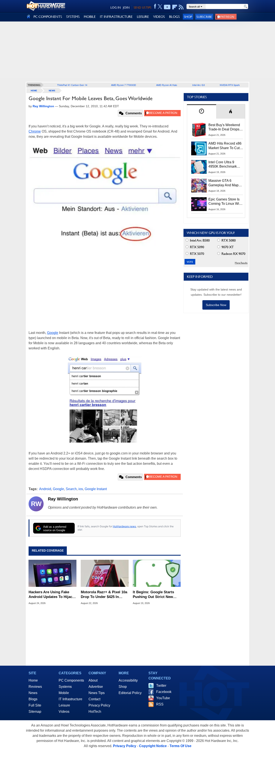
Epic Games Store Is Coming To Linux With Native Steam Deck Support (225, 201)
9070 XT (227, 247)
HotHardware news (124, 526)
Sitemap (35, 711)
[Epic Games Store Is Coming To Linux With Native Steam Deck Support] (199, 204)
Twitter (161, 685)
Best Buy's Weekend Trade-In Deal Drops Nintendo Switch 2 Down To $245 (224, 127)
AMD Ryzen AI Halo (166, 85)
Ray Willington (63, 499)
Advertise (96, 686)
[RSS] (181, 7)
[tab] (201, 111)
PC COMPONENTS (48, 17)
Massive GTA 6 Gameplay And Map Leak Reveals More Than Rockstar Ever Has (223, 183)
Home (33, 680)
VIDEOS (159, 17)
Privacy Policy (99, 705)
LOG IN (115, 7)
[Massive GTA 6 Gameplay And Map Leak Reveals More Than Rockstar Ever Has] (199, 185)
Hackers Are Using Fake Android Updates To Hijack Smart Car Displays (51, 594)
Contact (94, 699)
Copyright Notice (153, 746)
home (34, 90)
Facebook (163, 692)
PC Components (71, 680)
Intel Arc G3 (198, 85)
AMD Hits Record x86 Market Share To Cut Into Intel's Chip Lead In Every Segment (224, 146)
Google (52, 333)
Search (71, 489)
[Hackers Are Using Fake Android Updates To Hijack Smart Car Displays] (52, 573)
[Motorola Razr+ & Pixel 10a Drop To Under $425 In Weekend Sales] (105, 573)
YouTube (163, 698)
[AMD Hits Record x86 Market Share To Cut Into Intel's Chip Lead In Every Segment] (199, 148)
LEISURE (143, 17)
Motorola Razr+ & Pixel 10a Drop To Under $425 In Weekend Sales (104, 594)
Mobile (64, 693)
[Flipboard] (174, 7)
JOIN (126, 7)
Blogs (33, 699)
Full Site (35, 705)
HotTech (95, 711)
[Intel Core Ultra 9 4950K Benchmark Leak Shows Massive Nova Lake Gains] (199, 167)
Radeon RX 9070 (233, 254)
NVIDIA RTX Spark (230, 85)
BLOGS (174, 17)
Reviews (35, 686)
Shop (188, 16)
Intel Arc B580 (199, 240)
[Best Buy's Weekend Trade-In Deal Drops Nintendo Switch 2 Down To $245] (199, 130)
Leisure (64, 705)
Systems (65, 686)
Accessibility (128, 680)
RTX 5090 (196, 247)
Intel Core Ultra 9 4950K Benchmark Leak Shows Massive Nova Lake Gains (224, 164)
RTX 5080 (228, 240)
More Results (241, 262)
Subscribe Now (216, 305)
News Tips (97, 693)
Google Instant (96, 489)
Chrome (35, 131)
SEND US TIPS (142, 7)
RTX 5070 (196, 254)
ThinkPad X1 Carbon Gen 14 (72, 85)
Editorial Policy (130, 693)
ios (80, 489)
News (52, 90)
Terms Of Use (180, 746)
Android (45, 489)
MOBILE (90, 17)
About (93, 680)
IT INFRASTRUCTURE (116, 17)
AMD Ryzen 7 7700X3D (123, 85)
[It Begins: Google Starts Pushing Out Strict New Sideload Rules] (157, 573)
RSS (159, 704)
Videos (64, 711)
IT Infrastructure (70, 699)
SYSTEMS (72, 17)
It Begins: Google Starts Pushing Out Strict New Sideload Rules (153, 594)
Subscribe (204, 16)
